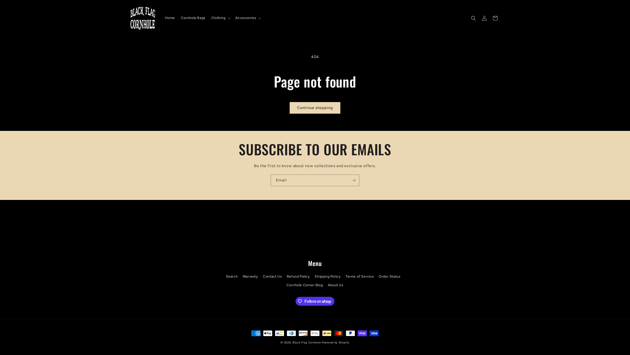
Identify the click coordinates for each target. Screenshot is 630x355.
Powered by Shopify (335, 342)
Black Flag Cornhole (307, 342)
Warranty (250, 276)
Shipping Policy (328, 276)
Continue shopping (315, 108)
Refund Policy (298, 276)
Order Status (389, 276)
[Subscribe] (353, 180)
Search (232, 276)
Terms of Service (360, 276)
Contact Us (272, 276)
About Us (336, 285)
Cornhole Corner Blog (304, 285)
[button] (220, 18)
